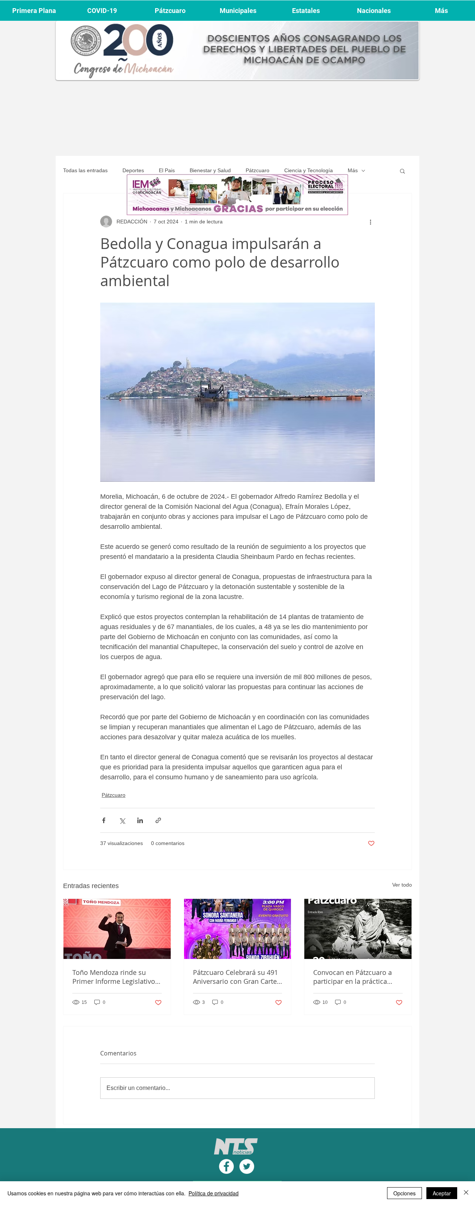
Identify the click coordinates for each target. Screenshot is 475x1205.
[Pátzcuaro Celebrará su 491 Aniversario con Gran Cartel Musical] (237, 929)
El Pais (167, 170)
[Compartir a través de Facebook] (103, 820)
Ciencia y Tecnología (308, 170)
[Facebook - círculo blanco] (226, 1166)
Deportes (133, 170)
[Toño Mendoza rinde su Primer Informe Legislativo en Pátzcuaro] (117, 929)
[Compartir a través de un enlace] (158, 820)
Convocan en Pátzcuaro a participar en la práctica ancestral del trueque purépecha (352, 977)
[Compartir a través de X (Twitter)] (121, 820)
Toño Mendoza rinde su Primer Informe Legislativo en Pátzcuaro (113, 977)
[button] (402, 171)
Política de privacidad (214, 1193)
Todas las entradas (85, 170)
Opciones (404, 1193)
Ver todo (402, 885)
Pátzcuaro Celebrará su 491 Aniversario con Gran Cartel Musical (236, 977)
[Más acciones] (370, 221)
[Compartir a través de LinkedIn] (140, 820)
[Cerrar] (466, 1193)
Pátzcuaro (257, 170)
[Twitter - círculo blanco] (246, 1166)
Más (353, 170)
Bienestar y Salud (210, 170)
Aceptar (442, 1193)
